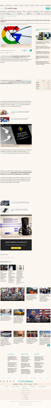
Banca (42, 11)
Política (24, 11)
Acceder (48, 8)
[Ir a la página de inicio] (3, 8)
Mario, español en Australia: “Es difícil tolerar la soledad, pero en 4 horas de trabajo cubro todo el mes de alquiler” (43, 57)
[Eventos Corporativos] (21, 384)
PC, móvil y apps (10, 16)
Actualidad (29, 11)
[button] (48, 345)
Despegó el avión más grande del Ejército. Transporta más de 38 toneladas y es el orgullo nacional (43, 52)
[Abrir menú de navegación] (1, 8)
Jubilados (16, 5)
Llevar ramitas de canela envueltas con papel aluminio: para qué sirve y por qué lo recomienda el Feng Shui (43, 48)
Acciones (32, 5)
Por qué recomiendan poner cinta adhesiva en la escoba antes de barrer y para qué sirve (43, 42)
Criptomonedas (36, 11)
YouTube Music (7, 257)
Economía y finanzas (11, 11)
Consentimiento (25, 397)
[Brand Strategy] (25, 384)
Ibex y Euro (19, 11)
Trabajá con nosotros (25, 388)
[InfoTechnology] (35, 384)
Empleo (37, 5)
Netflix (41, 5)
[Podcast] (30, 384)
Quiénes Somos (32, 386)
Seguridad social (9, 5)
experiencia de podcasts (26, 80)
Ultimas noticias (3, 11)
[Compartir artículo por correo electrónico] (9, 52)
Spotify (21, 83)
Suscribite (24, 386)
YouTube (17, 104)
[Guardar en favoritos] (31, 50)
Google (15, 16)
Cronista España (3, 16)
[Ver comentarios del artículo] (12, 52)
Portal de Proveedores (42, 386)
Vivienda (21, 5)
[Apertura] (15, 384)
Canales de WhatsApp (15, 386)
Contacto (6, 386)
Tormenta (2, 5)
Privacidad (25, 395)
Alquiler (26, 5)
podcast (13, 257)
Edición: (47, 5)
